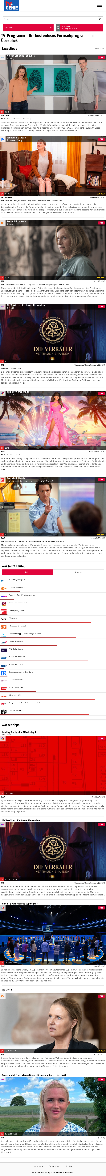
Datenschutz (55, 1166)
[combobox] (28, 27)
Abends (78, 572)
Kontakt (69, 1166)
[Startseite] (12, 5)
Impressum (39, 1166)
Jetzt (27, 572)
